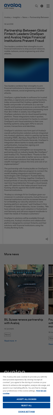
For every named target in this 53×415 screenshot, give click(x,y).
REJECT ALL (26, 405)
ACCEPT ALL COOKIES (26, 399)
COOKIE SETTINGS (26, 411)
